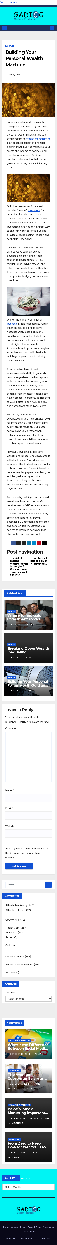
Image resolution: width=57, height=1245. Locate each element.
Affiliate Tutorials (15, 910)
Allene (39, 1054)
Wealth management (38, 138)
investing (12, 323)
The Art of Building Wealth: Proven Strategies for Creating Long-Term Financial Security (19, 566)
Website (9, 826)
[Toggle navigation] (26, 28)
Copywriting (12, 919)
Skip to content (9, 2)
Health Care (12, 927)
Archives (10, 992)
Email (9, 808)
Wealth (9, 46)
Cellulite (10, 945)
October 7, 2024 (20, 1084)
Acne (8, 937)
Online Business (14, 956)
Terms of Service (42, 1238)
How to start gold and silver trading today (38, 561)
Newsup (47, 1227)
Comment (12, 728)
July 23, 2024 (18, 1152)
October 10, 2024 (20, 1054)
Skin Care (11, 932)
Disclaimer (11, 1238)
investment (34, 210)
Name (9, 790)
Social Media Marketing (19, 964)
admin (30, 624)
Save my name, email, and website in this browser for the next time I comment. (26, 853)
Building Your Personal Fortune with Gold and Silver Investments (27, 685)
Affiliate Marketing (16, 905)
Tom (28, 690)
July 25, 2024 (18, 1118)
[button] (47, 28)
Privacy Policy (25, 1238)
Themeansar (28, 1231)
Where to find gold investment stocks (24, 617)
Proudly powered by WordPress (18, 1227)
